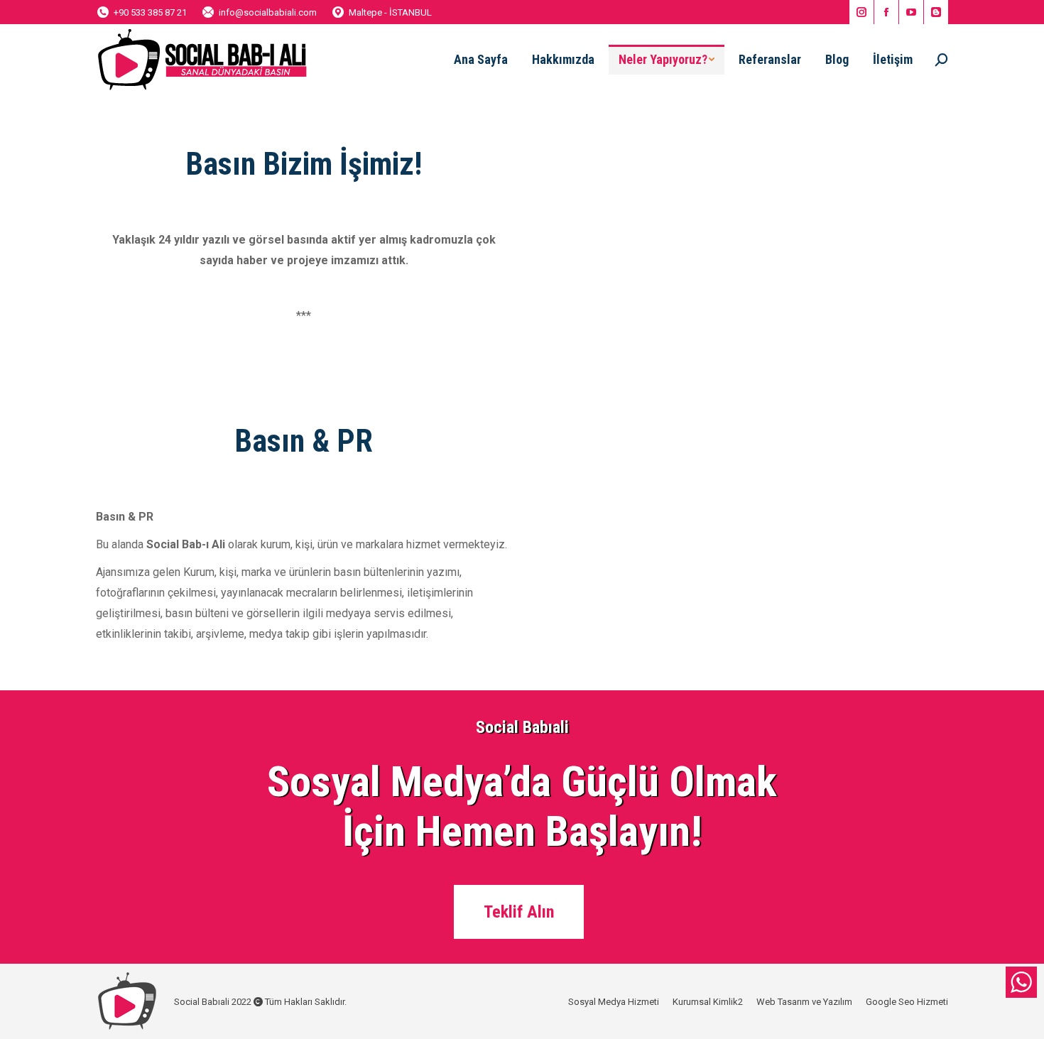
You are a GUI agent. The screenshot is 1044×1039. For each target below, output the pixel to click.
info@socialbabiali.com (268, 12)
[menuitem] (481, 60)
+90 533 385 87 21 (150, 12)
